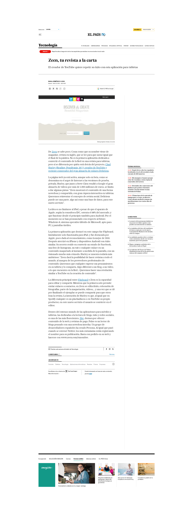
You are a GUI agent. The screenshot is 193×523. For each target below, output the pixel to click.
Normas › (112, 354)
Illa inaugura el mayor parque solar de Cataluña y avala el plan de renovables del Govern (140, 180)
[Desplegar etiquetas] (113, 364)
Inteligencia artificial (115, 45)
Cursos (68, 459)
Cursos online (78, 459)
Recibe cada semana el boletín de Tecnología (64, 349)
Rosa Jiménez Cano (56, 81)
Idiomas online (91, 459)
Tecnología (47, 45)
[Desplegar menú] (40, 34)
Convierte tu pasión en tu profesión (145, 478)
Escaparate (42, 459)
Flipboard (83, 279)
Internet (126, 45)
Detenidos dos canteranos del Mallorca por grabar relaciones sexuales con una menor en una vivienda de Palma (140, 188)
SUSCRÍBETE (137, 29)
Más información (53, 373)
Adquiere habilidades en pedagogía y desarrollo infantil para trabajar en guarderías (105, 480)
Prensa (96, 364)
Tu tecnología (85, 45)
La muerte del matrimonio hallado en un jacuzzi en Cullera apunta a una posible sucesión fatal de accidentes (141, 222)
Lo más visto (132, 217)
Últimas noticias (149, 45)
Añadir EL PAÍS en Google (106, 88)
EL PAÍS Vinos (103, 459)
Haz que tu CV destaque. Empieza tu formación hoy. (126, 478)
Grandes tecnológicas (136, 45)
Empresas (102, 364)
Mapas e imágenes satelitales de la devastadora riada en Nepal (139, 245)
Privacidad (104, 45)
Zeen (54, 151)
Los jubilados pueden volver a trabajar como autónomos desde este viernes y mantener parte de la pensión (141, 238)
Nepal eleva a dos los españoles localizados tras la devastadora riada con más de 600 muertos (141, 172)
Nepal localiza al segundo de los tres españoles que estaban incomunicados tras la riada (78, 51)
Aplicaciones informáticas (77, 364)
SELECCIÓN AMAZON (56, 459)
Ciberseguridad (95, 45)
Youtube (50, 364)
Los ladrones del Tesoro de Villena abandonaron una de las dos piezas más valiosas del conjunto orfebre (141, 251)
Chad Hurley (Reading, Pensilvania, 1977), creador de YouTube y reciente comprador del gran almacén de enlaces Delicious (79, 167)
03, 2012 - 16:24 (59, 83)
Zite (82, 318)
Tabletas (57, 364)
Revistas (89, 364)
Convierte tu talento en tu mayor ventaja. (72, 486)
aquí (90, 373)
